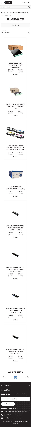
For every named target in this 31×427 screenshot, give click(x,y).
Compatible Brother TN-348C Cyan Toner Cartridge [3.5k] (15, 310)
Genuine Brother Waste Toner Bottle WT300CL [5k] (15, 106)
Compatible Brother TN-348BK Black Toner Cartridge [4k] (15, 351)
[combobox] (15, 7)
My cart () (27, 2)
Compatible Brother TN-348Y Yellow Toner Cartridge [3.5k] (15, 228)
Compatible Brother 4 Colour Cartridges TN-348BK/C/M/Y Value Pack (15, 147)
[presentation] (4, 377)
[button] (15, 25)
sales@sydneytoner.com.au (12, 418)
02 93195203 (8, 415)
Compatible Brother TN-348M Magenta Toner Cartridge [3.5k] (15, 269)
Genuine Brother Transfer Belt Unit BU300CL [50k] (15, 65)
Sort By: (4, 30)
